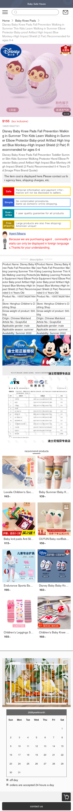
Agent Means (17, 233)
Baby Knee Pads (25, 20)
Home (6, 20)
